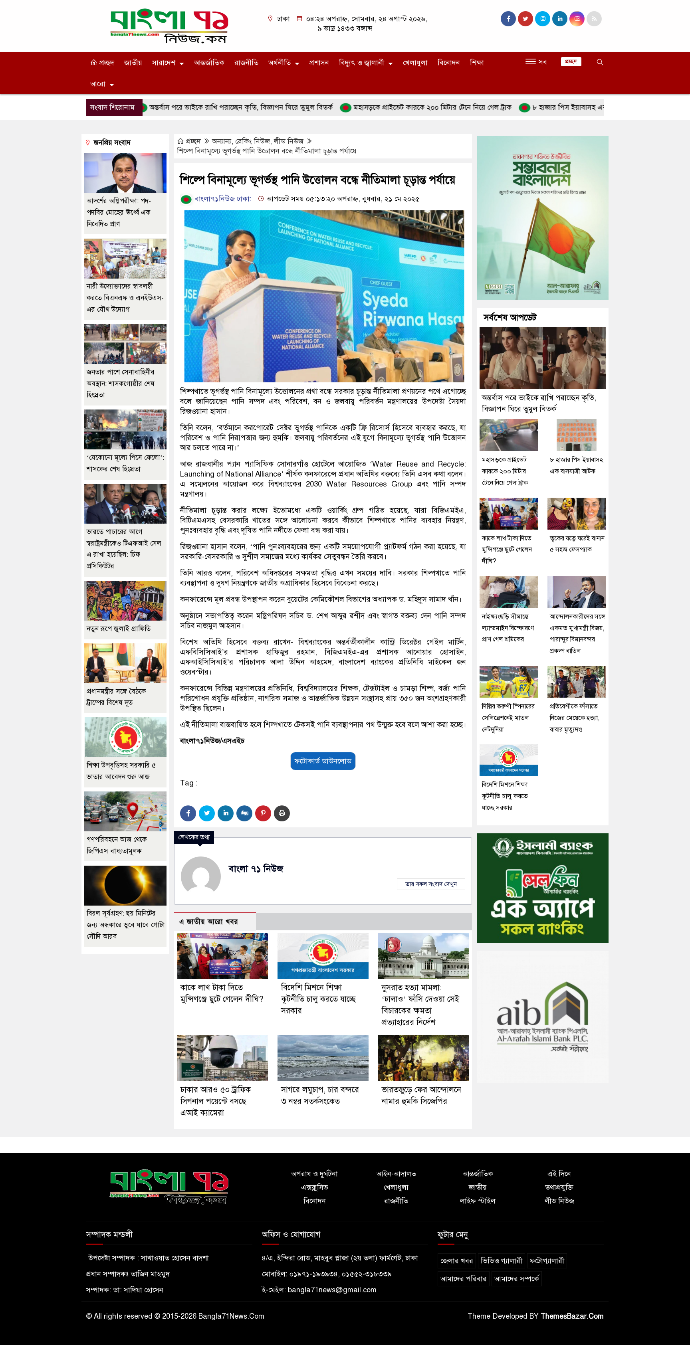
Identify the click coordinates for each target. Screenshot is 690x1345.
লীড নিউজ (288, 141)
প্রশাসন (319, 62)
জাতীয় (133, 62)
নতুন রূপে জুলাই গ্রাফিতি (119, 629)
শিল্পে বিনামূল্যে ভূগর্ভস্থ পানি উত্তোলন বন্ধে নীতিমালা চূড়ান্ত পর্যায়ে (267, 150)
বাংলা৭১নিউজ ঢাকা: (222, 198)
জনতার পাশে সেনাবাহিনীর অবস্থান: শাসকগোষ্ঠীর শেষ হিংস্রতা (121, 384)
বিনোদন (449, 62)
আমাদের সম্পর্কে (516, 1278)
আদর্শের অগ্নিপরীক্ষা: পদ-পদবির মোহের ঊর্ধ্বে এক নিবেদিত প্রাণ (119, 212)
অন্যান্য (221, 141)
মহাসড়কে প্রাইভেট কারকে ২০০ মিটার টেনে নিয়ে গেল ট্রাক (393, 107)
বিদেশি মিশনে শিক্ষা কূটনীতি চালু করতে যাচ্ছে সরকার (318, 999)
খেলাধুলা (415, 62)
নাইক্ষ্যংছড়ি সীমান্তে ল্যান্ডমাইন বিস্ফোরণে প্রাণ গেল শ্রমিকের (508, 628)
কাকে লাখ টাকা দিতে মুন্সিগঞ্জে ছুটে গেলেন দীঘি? (507, 550)
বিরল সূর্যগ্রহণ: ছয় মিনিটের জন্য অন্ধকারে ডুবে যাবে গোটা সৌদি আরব (126, 925)
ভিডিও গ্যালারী (501, 1260)
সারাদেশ (163, 62)
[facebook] (508, 18)
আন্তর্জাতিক (209, 62)
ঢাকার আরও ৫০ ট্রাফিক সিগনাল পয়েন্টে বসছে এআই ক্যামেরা (215, 1101)
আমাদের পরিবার (463, 1278)
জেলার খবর (456, 1260)
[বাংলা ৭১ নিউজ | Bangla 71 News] (169, 25)
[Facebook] (188, 813)
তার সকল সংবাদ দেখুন (431, 884)
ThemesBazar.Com (572, 1316)
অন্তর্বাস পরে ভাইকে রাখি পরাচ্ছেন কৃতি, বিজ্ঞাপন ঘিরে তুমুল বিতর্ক (201, 107)
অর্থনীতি (279, 62)
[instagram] (542, 18)
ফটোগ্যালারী (547, 1260)
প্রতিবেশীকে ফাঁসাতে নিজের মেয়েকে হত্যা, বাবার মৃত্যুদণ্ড (574, 718)
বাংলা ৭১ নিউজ (256, 868)
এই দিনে (559, 1173)
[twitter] (525, 18)
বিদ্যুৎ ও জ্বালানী (361, 62)
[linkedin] (559, 18)
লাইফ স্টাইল (478, 1201)
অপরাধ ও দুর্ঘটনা (314, 1173)
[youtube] (577, 18)
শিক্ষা (477, 62)
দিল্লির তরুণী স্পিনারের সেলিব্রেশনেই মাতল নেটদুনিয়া (508, 718)
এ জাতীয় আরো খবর (208, 922)
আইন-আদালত (396, 1173)
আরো (97, 83)
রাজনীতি (246, 62)
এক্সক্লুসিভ (314, 1187)
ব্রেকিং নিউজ (252, 141)
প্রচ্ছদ (105, 62)
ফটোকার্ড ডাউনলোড (323, 761)
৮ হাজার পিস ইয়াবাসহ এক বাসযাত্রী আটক (551, 107)
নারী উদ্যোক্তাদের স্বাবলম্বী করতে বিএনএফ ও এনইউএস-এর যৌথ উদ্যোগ (125, 298)
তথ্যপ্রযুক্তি (559, 1187)
